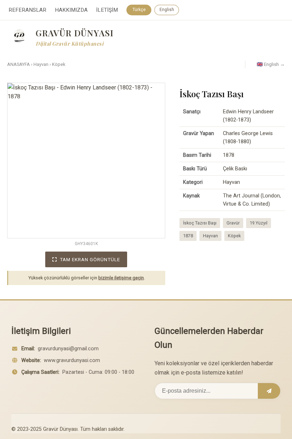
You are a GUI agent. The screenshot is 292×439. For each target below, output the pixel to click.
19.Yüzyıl (258, 223)
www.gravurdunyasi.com (72, 360)
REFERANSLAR (27, 10)
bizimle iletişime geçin (121, 277)
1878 (188, 235)
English (167, 9)
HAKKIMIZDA (71, 10)
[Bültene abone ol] (269, 391)
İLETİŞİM (107, 10)
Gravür (233, 223)
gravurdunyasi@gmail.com (68, 349)
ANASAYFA (18, 64)
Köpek (58, 64)
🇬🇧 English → (271, 64)
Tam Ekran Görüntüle (90, 259)
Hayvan (40, 64)
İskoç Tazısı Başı (200, 223)
